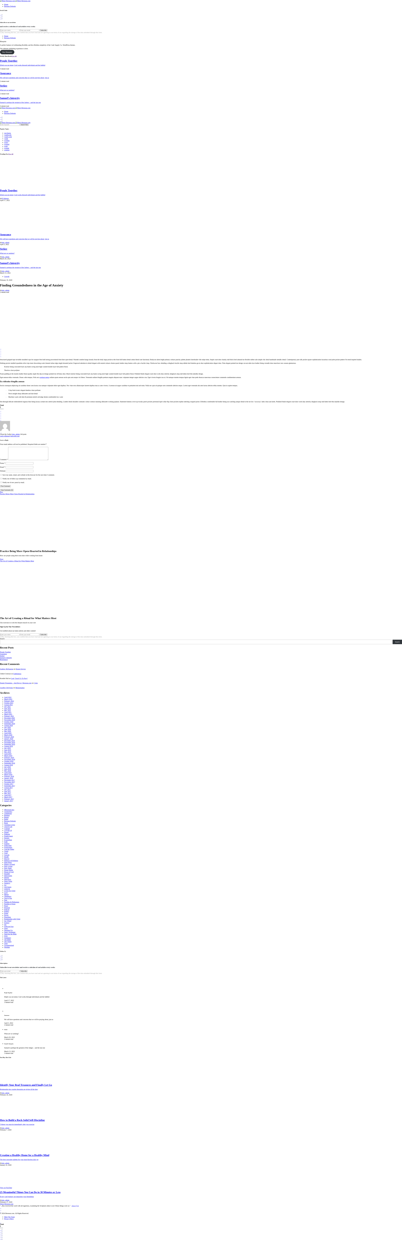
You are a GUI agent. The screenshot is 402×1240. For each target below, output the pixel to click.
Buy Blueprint (7, 52)
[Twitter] (0, 1211)
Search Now (24, 124)
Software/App (9, 926)
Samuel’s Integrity (6, 658)
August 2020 (8, 725)
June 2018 (7, 769)
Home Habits (8, 870)
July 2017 (7, 789)
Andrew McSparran (6, 669)
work (6, 146)
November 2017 (9, 782)
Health (6, 857)
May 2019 (7, 752)
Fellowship (8, 845)
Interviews (7, 879)
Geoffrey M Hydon (6, 688)
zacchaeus (7, 133)
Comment (4, 459)
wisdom (6, 150)
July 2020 (7, 727)
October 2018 (8, 761)
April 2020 (7, 733)
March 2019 (8, 756)
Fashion (6, 844)
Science (6, 923)
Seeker (2, 656)
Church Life (8, 827)
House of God (9, 872)
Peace (6, 906)
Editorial (7, 834)
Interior (6, 877)
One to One (8, 898)
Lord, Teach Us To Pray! (19, 678)
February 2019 (9, 757)
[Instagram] (0, 1209)
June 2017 (7, 791)
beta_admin (16, 434)
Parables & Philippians (11, 902)
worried (6, 144)
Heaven (6, 859)
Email (2, 467)
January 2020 (8, 739)
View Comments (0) (7, 490)
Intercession (8, 876)
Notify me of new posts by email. (13, 482)
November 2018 (9, 759)
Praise (6, 913)
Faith (6, 842)
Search (2, 639)
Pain (5, 900)
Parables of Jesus (9, 904)
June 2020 (7, 729)
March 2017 (8, 797)
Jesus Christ (8, 881)
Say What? (7, 921)
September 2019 (9, 744)
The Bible (7, 940)
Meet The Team (9, 1217)
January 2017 (8, 801)
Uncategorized (9, 945)
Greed (6, 851)
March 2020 (8, 735)
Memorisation (19, 688)
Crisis (36, 683)
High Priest (8, 862)
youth (6, 139)
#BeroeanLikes (9, 810)
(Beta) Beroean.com (6, 1204)
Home (6, 4)
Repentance (4, 659)
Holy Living (8, 866)
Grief (6, 853)
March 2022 (8, 699)
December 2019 (9, 740)
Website (2, 471)
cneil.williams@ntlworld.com (9, 436)
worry (6, 142)
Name (2, 463)
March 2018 (8, 774)
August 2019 (8, 746)
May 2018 (7, 771)
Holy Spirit (8, 868)
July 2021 (7, 707)
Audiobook (8, 813)
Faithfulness (17, 674)
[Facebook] (0, 1208)
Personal (7, 908)
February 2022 (9, 701)
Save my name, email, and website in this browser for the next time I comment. (29, 475)
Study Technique (9, 932)
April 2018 (7, 773)
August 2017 (8, 788)
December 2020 (9, 718)
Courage (7, 828)
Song (6, 928)
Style (6, 936)
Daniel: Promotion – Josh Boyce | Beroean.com (15, 683)
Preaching (7, 917)
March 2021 (8, 714)
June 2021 (7, 708)
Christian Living (9, 825)
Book (6, 823)
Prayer (6, 915)
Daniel (6, 832)
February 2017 (9, 799)
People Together (5, 652)
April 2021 (7, 712)
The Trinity (8, 942)
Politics (6, 911)
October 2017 (8, 784)
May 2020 (7, 731)
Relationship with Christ (12, 919)
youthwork (7, 135)
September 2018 (9, 763)
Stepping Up (8, 930)
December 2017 (9, 780)
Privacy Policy (9, 1219)
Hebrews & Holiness (11, 861)
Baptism (7, 815)
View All (14, 56)
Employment (8, 836)
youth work (8, 137)
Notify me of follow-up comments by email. (17, 479)
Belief (6, 819)
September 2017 (9, 786)
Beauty (6, 817)
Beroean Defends (10, 6)
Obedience (7, 896)
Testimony (7, 938)
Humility (7, 874)
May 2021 (7, 710)
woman (6, 148)
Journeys (7, 883)
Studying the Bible (10, 934)
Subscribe (43, 30)
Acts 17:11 (75, 1206)
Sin (5, 925)
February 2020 (9, 737)
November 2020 (9, 720)
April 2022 (7, 697)
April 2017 (7, 795)
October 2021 (8, 703)
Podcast (6, 909)
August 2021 (8, 705)
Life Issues (7, 887)
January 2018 (8, 778)
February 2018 (9, 776)
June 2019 (7, 750)
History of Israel (9, 864)
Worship (7, 947)
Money (6, 894)
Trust (6, 943)
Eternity (6, 838)
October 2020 (8, 722)
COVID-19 (8, 830)
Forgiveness (8, 847)
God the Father (9, 849)
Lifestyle (7, 889)
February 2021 (9, 716)
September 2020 (9, 724)
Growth (6, 276)
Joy (5, 885)
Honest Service (21, 669)
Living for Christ (9, 891)
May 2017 (7, 793)
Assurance (3, 654)
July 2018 (7, 767)
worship (7, 140)
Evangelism (8, 840)
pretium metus (44, 377)
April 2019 (7, 754)
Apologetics (8, 812)
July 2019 (7, 748)
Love (6, 893)
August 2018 (8, 765)
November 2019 (9, 742)
